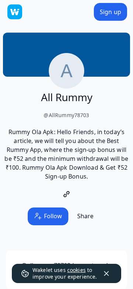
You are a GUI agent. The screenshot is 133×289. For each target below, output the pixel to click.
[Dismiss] (106, 273)
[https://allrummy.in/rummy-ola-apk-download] (66, 194)
